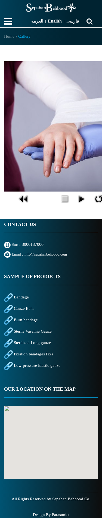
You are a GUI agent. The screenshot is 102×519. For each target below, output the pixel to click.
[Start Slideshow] (81, 198)
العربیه (37, 21)
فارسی (72, 21)
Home (9, 36)
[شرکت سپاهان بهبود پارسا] (51, 7)
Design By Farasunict (51, 514)
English (55, 21)
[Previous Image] (23, 198)
